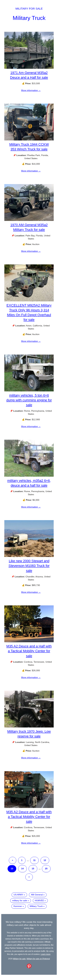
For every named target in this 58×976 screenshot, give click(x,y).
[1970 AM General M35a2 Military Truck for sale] (29, 220)
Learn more (45, 954)
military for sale (19, 900)
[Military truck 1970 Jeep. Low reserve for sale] (29, 726)
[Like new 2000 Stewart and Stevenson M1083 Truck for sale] (29, 556)
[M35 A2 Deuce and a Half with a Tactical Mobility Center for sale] (29, 641)
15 (33, 868)
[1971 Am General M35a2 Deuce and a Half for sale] (29, 68)
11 (34, 860)
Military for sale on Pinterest (38, 959)
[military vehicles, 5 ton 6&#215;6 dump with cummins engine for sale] (29, 390)
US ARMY (18, 894)
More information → (31, 90)
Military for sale (29, 8)
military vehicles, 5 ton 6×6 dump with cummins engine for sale (29, 400)
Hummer (17, 906)
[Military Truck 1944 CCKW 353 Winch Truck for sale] (29, 139)
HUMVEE (39, 900)
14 (22, 868)
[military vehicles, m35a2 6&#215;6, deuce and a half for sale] (29, 476)
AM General (37, 894)
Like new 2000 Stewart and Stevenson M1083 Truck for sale (29, 565)
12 (45, 860)
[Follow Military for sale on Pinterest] (29, 967)
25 (46, 868)
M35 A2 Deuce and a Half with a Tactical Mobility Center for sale (29, 651)
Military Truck (29, 18)
